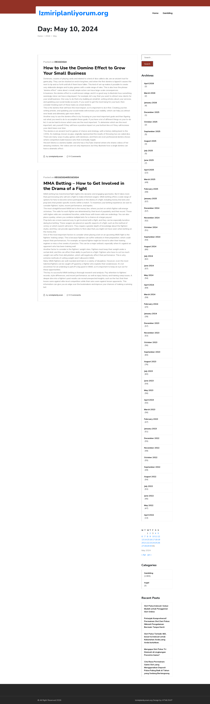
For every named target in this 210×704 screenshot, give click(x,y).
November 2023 (151, 332)
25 (156, 542)
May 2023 (148, 390)
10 (153, 536)
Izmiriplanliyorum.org (52, 13)
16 (151, 539)
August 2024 (150, 246)
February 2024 (151, 304)
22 (148, 542)
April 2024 (149, 285)
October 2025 (150, 122)
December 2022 (151, 438)
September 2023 (152, 352)
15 (148, 539)
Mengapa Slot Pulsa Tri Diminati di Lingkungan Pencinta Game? (155, 652)
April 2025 (149, 169)
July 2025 (148, 150)
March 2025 (149, 179)
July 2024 (148, 256)
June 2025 (149, 160)
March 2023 (149, 409)
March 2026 (149, 93)
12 (159, 536)
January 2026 (150, 102)
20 (143, 542)
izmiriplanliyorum (56, 156)
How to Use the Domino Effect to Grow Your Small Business (84, 70)
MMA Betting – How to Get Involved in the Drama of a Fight (83, 186)
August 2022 (150, 476)
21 (145, 542)
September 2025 (152, 131)
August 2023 (150, 361)
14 (145, 539)
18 (156, 539)
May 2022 (148, 505)
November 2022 (151, 448)
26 (159, 542)
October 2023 (150, 342)
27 (143, 546)
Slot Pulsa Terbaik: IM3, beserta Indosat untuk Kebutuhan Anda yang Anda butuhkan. (155, 638)
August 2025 (150, 141)
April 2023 (149, 400)
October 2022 (150, 457)
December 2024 (151, 208)
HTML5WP (167, 700)
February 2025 (151, 189)
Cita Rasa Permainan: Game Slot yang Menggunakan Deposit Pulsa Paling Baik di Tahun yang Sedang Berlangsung (156, 667)
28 (145, 546)
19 (159, 539)
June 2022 (149, 495)
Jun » (149, 554)
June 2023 (149, 380)
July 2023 (148, 371)
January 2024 (150, 313)
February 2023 (151, 419)
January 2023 (150, 428)
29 (148, 546)
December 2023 (151, 323)
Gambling (167, 13)
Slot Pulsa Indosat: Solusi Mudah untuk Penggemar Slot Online (156, 609)
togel (146, 582)
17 (153, 539)
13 (143, 539)
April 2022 (149, 515)
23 (151, 542)
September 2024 (152, 237)
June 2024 (149, 265)
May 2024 (148, 275)
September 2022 (152, 467)
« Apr (143, 554)
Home (155, 13)
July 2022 (148, 486)
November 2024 (151, 217)
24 (153, 542)
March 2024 (149, 294)
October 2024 (150, 227)
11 (156, 536)
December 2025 (151, 112)
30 (151, 546)
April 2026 (149, 83)
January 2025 (150, 198)
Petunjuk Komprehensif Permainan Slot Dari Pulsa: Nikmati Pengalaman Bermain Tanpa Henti (157, 622)
